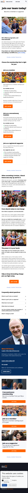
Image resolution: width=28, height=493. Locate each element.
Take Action (9, 1)
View (14, 391)
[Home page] (3, 1)
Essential (6, 480)
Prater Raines (10, 489)
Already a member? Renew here (14, 57)
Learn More (6, 371)
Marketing (6, 482)
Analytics (14, 480)
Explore (18, 1)
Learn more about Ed (8, 361)
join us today (21, 52)
